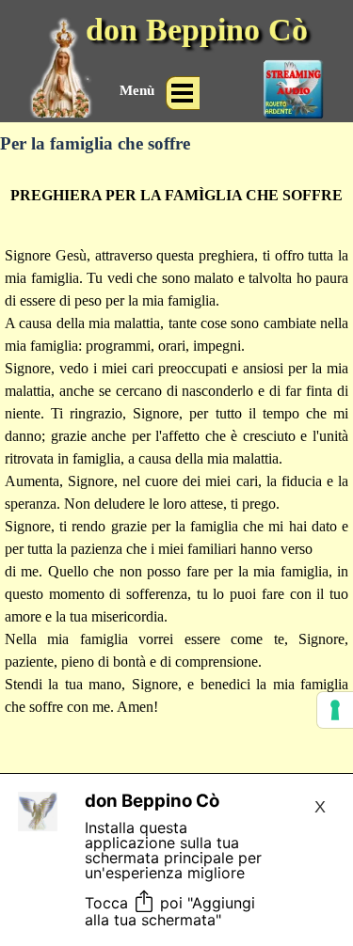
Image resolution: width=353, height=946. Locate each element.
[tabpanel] (176, 481)
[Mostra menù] (183, 93)
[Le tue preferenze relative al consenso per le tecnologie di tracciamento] (335, 710)
